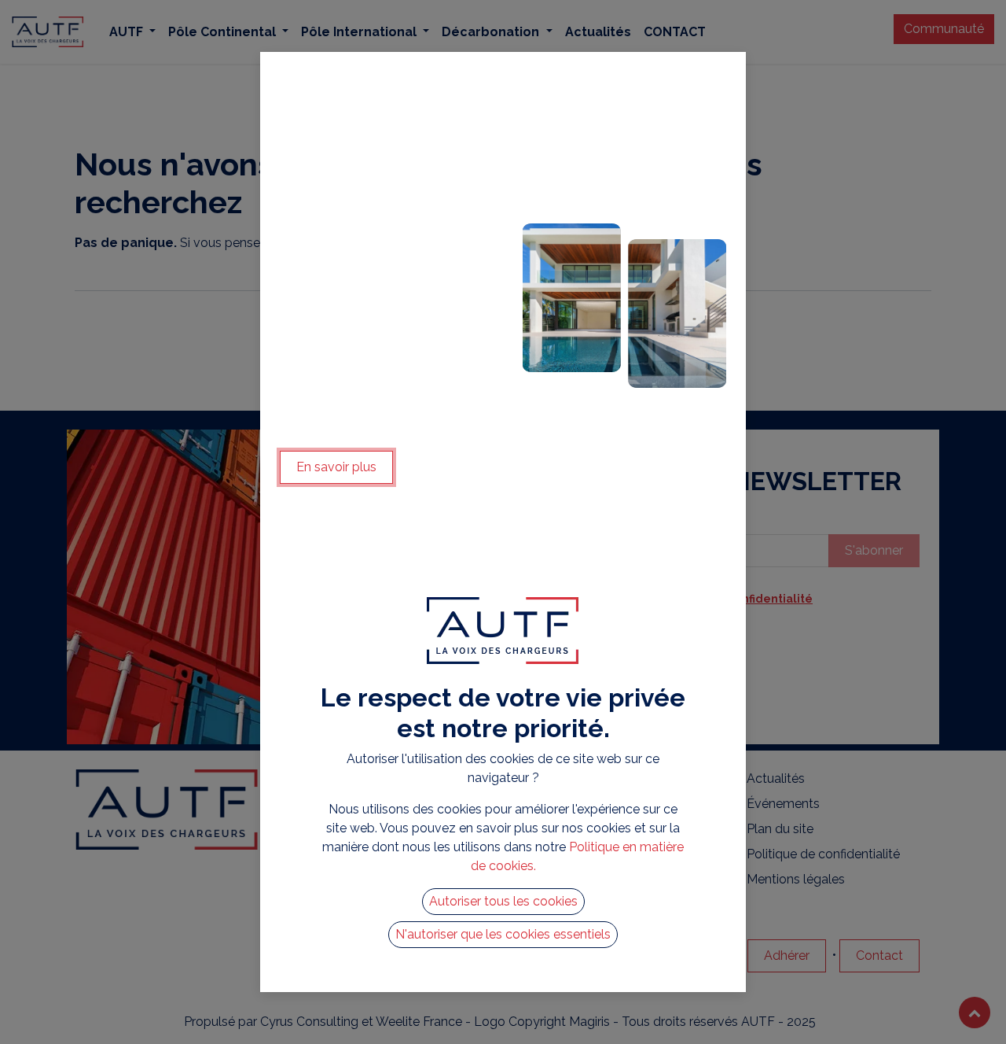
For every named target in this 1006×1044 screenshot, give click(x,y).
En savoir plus (336, 466)
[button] (503, 901)
